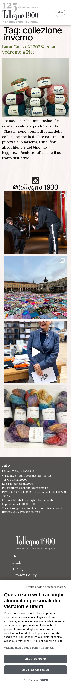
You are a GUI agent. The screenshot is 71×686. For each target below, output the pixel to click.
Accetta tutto (35, 658)
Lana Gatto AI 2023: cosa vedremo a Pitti (28, 49)
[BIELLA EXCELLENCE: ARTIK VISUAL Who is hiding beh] (35, 222)
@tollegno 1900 (35, 187)
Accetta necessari (35, 669)
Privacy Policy (24, 575)
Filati (16, 562)
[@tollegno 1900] (35, 180)
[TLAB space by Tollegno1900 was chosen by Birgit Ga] (35, 352)
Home (17, 556)
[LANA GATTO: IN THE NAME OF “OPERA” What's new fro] (35, 416)
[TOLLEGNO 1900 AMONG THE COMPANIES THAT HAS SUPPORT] (35, 287)
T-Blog (18, 568)
